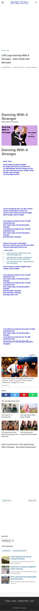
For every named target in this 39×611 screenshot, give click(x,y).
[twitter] (15, 395)
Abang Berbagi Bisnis (19, 551)
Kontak (14, 601)
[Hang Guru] (19, 2)
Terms (32, 601)
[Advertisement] (19, 27)
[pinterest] (24, 395)
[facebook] (6, 395)
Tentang (7, 601)
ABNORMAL (6, 551)
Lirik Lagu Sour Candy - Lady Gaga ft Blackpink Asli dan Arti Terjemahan (19, 258)
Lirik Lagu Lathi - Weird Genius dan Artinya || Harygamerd (19, 254)
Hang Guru (23, 608)
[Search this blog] (36, 2)
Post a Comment (31, 67)
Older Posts (32, 500)
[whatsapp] (33, 395)
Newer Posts (7, 500)
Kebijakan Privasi (23, 601)
